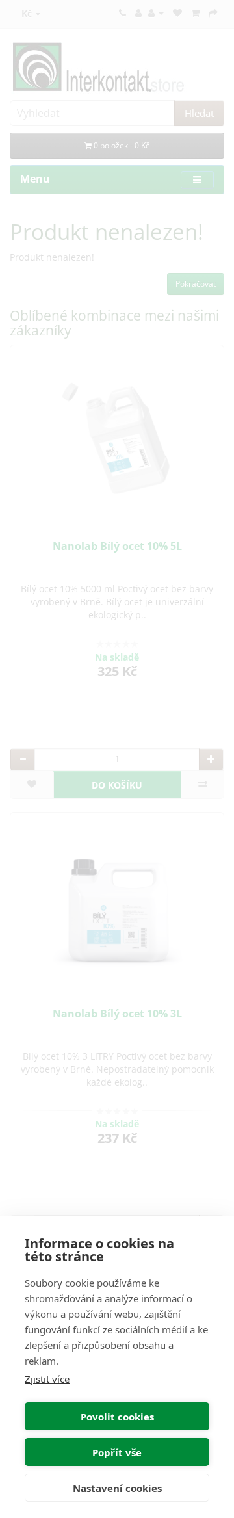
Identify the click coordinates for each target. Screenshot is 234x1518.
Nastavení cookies (117, 1488)
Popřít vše (117, 1452)
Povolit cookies (117, 1416)
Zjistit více (47, 1378)
